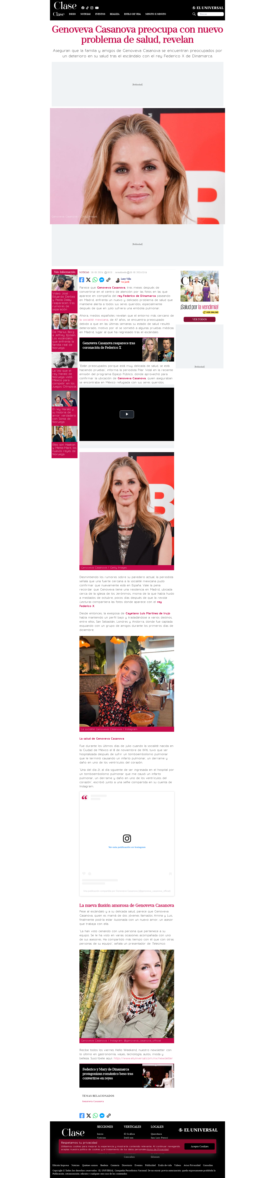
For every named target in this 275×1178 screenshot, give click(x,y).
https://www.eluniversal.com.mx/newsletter (143, 1058)
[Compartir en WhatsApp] (95, 280)
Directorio (127, 1165)
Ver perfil (125, 282)
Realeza (114, 14)
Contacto (115, 1165)
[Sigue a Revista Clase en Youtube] (98, 7)
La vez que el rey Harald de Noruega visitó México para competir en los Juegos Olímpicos (64, 378)
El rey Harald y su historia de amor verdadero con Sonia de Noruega (64, 415)
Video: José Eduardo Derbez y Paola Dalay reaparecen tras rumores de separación (63, 301)
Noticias (86, 14)
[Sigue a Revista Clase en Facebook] (83, 7)
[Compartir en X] (88, 280)
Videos (177, 1165)
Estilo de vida (132, 14)
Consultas (129, 1157)
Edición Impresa (61, 1165)
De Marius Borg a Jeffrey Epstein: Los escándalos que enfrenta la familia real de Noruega (64, 340)
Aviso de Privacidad (158, 1149)
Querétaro (156, 1134)
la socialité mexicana (93, 319)
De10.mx (129, 1137)
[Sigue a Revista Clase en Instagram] (92, 7)
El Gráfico (129, 1134)
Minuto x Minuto (155, 14)
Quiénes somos (90, 1165)
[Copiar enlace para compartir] (108, 280)
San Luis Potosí (159, 1137)
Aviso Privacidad (192, 1165)
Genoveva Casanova (93, 1101)
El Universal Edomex (157, 1155)
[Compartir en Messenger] (101, 280)
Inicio (72, 14)
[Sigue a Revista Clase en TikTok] (88, 7)
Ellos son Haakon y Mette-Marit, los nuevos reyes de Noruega (64, 449)
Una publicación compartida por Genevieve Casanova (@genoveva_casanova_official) (127, 891)
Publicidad (150, 1165)
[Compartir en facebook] (81, 280)
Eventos (100, 14)
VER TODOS (200, 319)
